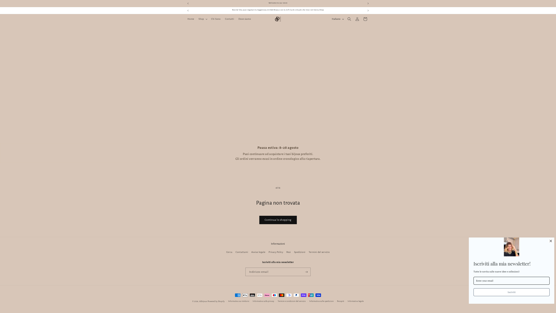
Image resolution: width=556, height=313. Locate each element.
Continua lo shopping (278, 220)
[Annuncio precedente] (188, 3)
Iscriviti (512, 292)
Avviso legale (258, 252)
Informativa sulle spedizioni (321, 301)
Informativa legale (356, 301)
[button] (202, 19)
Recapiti (340, 301)
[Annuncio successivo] (368, 3)
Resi (288, 252)
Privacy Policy (276, 252)
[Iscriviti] (306, 272)
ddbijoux (203, 301)
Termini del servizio (319, 252)
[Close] (550, 241)
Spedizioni (300, 252)
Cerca (229, 252)
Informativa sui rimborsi (238, 301)
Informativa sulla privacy (263, 301)
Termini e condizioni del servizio (292, 301)
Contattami (242, 252)
